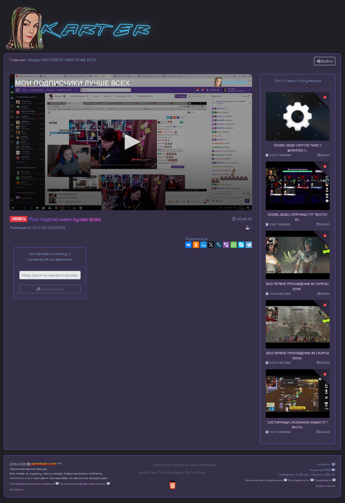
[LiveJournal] (218, 245)
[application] (131, 142)
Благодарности (299, 480)
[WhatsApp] (233, 245)
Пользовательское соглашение (32, 483)
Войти (326, 61)
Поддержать (323, 480)
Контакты (16, 489)
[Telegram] (249, 245)
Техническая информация (264, 480)
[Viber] (226, 245)
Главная (17, 59)
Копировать (52, 289)
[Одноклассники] (196, 245)
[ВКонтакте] (188, 245)
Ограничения (325, 485)
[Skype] (241, 245)
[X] (211, 245)
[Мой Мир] (203, 245)
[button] (131, 142)
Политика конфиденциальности (82, 483)
